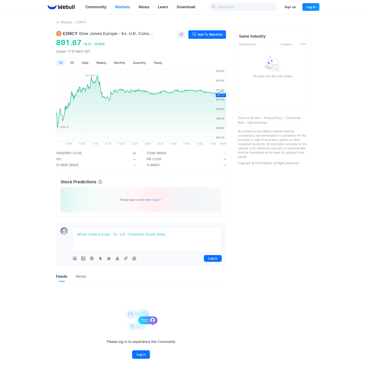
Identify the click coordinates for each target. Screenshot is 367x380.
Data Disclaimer (257, 122)
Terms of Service (249, 118)
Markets (66, 22)
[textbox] (147, 234)
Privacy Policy (273, 118)
